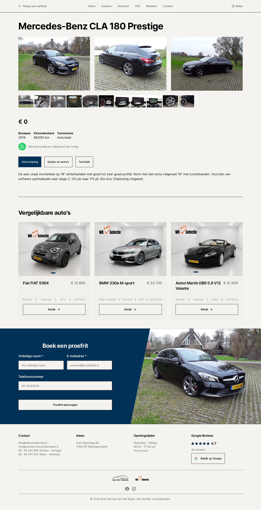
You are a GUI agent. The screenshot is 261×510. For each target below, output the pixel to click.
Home (91, 6)
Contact (168, 6)
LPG (137, 6)
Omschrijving (30, 161)
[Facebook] (127, 489)
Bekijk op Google (211, 458)
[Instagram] (134, 489)
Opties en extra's (58, 161)
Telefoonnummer (30, 376)
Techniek (84, 161)
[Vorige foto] (24, 248)
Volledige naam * (30, 356)
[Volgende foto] (83, 248)
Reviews (151, 6)
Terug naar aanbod (34, 6)
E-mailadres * (77, 356)
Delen (239, 6)
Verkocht (123, 6)
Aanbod (106, 6)
